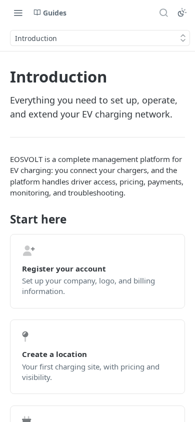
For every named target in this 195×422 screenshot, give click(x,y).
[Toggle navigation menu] (18, 12)
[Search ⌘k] (164, 12)
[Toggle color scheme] (182, 12)
